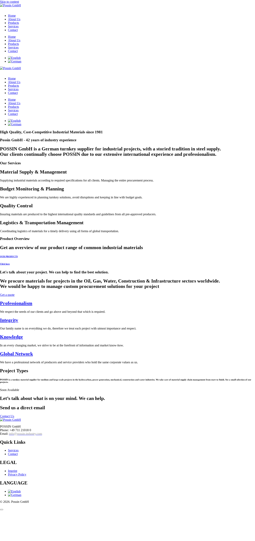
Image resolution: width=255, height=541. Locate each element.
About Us (14, 19)
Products (13, 22)
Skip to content (9, 1)
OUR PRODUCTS (9, 256)
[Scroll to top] (1, 509)
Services (13, 26)
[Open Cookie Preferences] (30, 539)
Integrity (9, 320)
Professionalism (16, 303)
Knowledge (11, 336)
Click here (5, 264)
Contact (13, 30)
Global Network (16, 353)
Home (12, 15)
